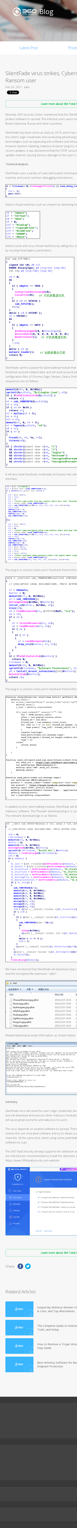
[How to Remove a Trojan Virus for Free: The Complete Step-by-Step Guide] (19, 1346)
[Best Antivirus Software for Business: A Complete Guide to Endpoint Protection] (19, 1364)
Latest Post (28, 47)
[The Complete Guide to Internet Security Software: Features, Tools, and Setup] (19, 1327)
